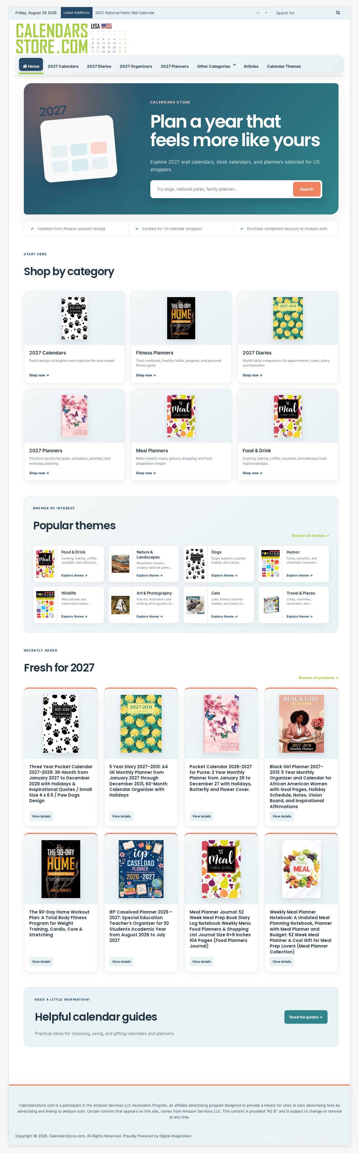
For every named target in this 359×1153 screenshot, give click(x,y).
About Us (283, 1136)
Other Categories (213, 66)
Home (33, 66)
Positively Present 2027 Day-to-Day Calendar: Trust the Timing (150, 12)
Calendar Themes (284, 66)
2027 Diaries (99, 66)
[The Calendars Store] (71, 37)
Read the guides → (306, 1017)
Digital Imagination (175, 1136)
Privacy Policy (330, 1136)
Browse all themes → (310, 535)
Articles (251, 66)
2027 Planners (175, 66)
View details (41, 816)
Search (307, 189)
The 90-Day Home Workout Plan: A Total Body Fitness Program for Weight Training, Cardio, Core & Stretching (59, 923)
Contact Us (305, 1136)
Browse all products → (319, 677)
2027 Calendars (63, 66)
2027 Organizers (136, 66)
